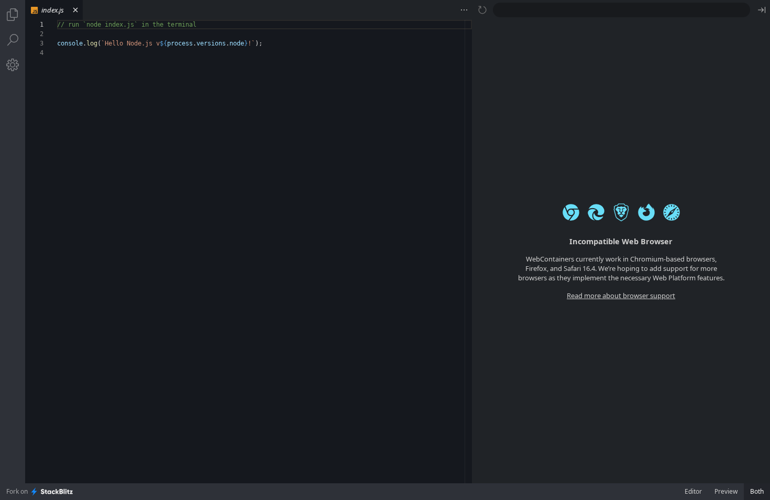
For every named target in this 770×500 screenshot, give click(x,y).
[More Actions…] (464, 10)
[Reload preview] (482, 10)
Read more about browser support (621, 295)
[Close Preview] (761, 10)
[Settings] (12, 64)
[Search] (12, 39)
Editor (693, 491)
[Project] (12, 14)
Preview (726, 491)
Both (757, 491)
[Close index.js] (75, 10)
